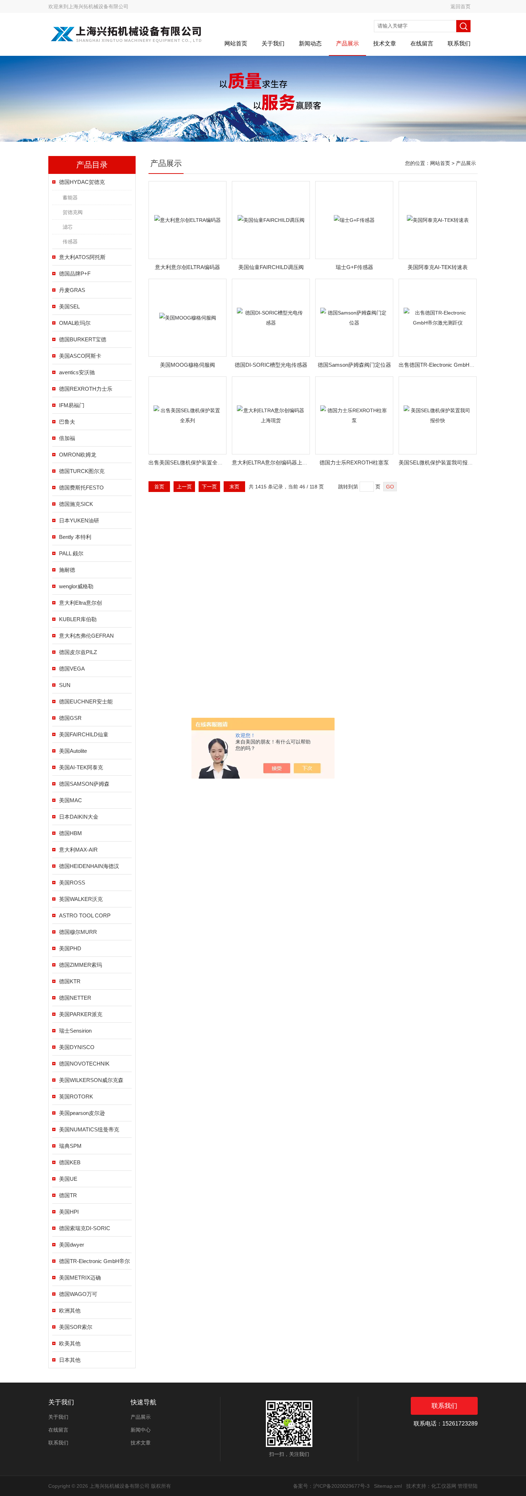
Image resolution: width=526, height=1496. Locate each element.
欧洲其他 (70, 1310)
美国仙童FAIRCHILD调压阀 (271, 267)
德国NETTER (75, 998)
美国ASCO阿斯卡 (80, 356)
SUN (64, 685)
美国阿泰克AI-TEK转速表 (438, 267)
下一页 (209, 486)
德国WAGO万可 (78, 1294)
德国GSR (70, 718)
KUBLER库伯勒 (78, 619)
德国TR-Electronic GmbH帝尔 (94, 1261)
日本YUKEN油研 (79, 520)
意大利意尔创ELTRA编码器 (187, 267)
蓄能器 (70, 197)
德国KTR (70, 981)
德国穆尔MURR (78, 932)
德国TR (68, 1195)
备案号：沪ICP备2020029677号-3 (331, 1486)
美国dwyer (71, 1245)
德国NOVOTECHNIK (84, 1064)
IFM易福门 (71, 405)
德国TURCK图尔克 (81, 471)
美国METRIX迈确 (80, 1278)
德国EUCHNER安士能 (86, 701)
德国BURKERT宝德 (82, 339)
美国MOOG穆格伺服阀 (187, 365)
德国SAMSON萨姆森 (84, 784)
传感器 (70, 241)
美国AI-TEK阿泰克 (81, 767)
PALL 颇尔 (71, 553)
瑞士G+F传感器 (354, 267)
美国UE (68, 1179)
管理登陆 (468, 1486)
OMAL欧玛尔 (75, 323)
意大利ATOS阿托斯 (82, 257)
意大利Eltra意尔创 (80, 603)
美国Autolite (73, 751)
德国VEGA (72, 669)
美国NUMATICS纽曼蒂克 (89, 1129)
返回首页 (460, 6)
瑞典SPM (70, 1146)
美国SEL (69, 306)
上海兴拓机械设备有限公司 (98, 6)
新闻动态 (310, 43)
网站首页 (235, 43)
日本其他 (70, 1360)
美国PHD (70, 948)
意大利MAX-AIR (78, 850)
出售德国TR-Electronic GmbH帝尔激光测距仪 (453, 365)
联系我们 (459, 43)
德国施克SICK (76, 504)
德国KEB (70, 1162)
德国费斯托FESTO (81, 487)
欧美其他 (70, 1343)
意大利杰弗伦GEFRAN (86, 636)
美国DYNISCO (76, 1047)
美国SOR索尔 (75, 1327)
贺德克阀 (73, 212)
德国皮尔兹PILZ (78, 652)
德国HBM (70, 833)
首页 (159, 486)
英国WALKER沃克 (81, 899)
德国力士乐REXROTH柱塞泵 (354, 462)
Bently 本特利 (75, 537)
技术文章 (384, 43)
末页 (234, 486)
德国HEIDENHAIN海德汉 (89, 866)
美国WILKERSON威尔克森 (91, 1080)
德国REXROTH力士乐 (85, 389)
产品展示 (347, 43)
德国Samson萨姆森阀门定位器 (354, 365)
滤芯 (68, 227)
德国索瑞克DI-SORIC (84, 1228)
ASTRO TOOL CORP (85, 915)
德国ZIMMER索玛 (80, 965)
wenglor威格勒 (76, 586)
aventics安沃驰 (77, 372)
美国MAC (70, 800)
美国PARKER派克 (80, 1014)
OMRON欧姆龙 (77, 455)
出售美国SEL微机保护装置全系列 (188, 462)
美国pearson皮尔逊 (82, 1113)
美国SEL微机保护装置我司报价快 (438, 462)
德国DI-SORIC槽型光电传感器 (271, 365)
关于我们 (273, 43)
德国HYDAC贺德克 (82, 182)
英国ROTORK (76, 1096)
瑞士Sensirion (75, 1031)
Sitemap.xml (388, 1486)
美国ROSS (72, 882)
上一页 (184, 486)
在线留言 (421, 43)
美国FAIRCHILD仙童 (83, 734)
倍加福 (67, 438)
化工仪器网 (443, 1486)
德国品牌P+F (75, 274)
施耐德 (67, 570)
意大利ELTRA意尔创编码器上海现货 (275, 462)
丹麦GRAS (72, 290)
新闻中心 (141, 1430)
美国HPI (69, 1212)
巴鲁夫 (67, 422)
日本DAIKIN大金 (78, 817)
